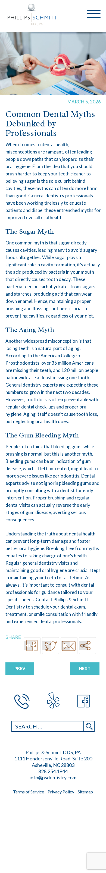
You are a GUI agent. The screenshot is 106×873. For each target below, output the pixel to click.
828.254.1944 (21, 701)
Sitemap (85, 791)
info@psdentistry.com (53, 777)
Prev (19, 668)
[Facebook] (32, 645)
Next (85, 668)
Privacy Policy (61, 791)
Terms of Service (28, 791)
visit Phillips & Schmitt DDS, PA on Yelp (53, 701)
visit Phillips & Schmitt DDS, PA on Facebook (84, 701)
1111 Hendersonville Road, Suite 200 (53, 758)
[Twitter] (50, 645)
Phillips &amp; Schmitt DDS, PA (32, 15)
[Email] (69, 645)
